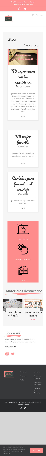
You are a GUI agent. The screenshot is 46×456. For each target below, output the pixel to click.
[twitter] (12, 353)
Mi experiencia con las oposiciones (23, 77)
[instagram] (7, 353)
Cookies (26, 404)
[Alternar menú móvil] (42, 15)
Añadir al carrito (13, 302)
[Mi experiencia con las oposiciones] (23, 57)
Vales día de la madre (33, 314)
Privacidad (20, 404)
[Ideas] (23, 242)
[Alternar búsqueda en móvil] (37, 15)
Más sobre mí (10, 346)
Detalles (12, 306)
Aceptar (36, 450)
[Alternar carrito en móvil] (33, 15)
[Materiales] (23, 222)
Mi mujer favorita (23, 139)
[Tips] (23, 263)
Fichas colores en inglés (12, 314)
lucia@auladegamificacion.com (23, 4)
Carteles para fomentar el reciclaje (23, 184)
